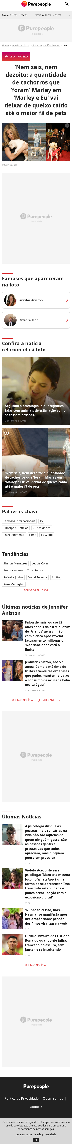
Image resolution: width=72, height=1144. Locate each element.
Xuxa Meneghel (13, 584)
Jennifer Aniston (20, 45)
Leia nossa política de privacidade (36, 1134)
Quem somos (53, 1098)
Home (5, 45)
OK (36, 1140)
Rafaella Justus (13, 577)
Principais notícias (15, 528)
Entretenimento (13, 535)
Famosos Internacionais (19, 521)
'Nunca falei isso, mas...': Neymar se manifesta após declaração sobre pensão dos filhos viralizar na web (46, 917)
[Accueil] (36, 4)
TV (41, 521)
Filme (32, 535)
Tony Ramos (35, 570)
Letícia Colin (40, 563)
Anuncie (36, 1107)
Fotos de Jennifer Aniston (46, 45)
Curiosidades (41, 528)
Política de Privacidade (22, 1098)
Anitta (56, 577)
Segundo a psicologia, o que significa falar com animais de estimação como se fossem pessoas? (35, 410)
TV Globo (47, 535)
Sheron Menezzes (15, 563)
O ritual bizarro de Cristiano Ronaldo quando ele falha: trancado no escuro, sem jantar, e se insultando (47, 943)
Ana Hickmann (13, 570)
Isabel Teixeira (37, 577)
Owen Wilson (29, 320)
